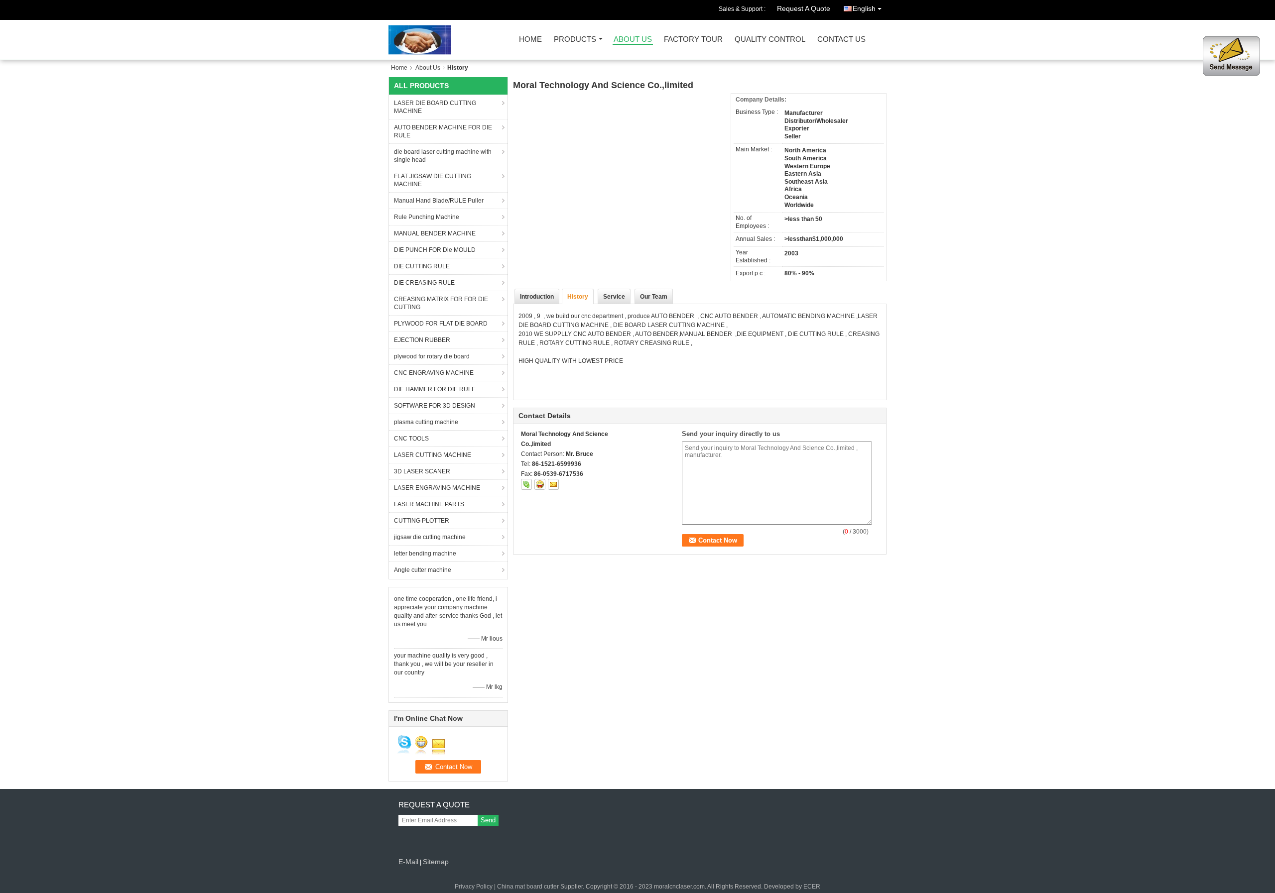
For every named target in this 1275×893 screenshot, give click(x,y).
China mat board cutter (528, 886)
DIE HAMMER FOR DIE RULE (435, 389)
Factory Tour (693, 39)
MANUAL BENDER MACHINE (435, 233)
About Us (633, 39)
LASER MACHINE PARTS (429, 504)
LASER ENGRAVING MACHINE (437, 487)
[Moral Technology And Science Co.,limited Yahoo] (539, 484)
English (864, 8)
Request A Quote (803, 8)
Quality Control (770, 39)
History (577, 296)
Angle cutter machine (422, 569)
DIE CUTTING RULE (422, 266)
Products (575, 39)
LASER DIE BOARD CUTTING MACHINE (435, 107)
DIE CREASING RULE (424, 282)
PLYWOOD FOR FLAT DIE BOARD (441, 323)
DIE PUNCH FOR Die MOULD (435, 249)
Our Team (653, 296)
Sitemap (436, 862)
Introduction (537, 296)
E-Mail (408, 862)
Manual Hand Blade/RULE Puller (439, 200)
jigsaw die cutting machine (430, 537)
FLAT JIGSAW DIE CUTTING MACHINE (432, 180)
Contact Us (841, 39)
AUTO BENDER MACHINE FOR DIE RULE (443, 131)
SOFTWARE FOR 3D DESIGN (434, 405)
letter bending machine (425, 553)
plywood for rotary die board (432, 356)
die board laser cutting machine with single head (443, 155)
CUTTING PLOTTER (421, 520)
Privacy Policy (474, 886)
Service (614, 296)
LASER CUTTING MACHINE (432, 454)
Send (488, 820)
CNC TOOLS (411, 438)
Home (530, 39)
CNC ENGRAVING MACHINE (434, 372)
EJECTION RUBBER (422, 339)
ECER (811, 886)
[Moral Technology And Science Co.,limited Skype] (526, 484)
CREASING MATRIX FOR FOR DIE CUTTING (441, 303)
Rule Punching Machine (426, 217)
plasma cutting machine (426, 422)
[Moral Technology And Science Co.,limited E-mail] (553, 484)
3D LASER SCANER (422, 471)
